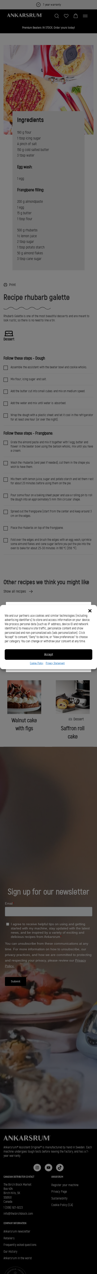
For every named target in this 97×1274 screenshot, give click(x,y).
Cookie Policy (36, 663)
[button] (90, 610)
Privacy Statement (55, 663)
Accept (48, 654)
